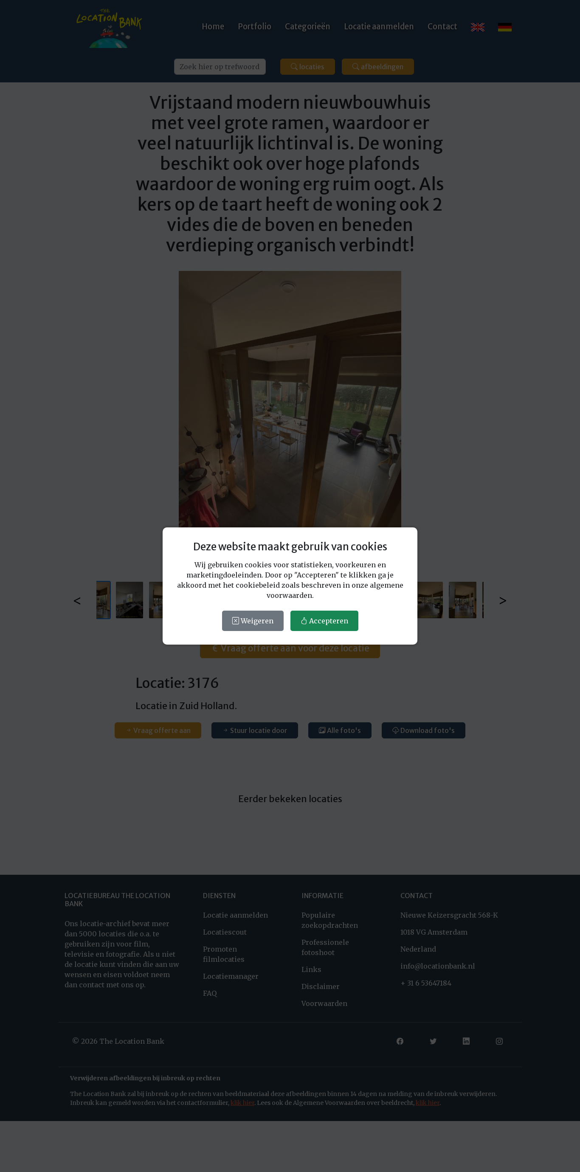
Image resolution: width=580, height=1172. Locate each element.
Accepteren (327, 621)
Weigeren (256, 621)
